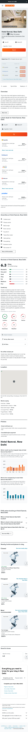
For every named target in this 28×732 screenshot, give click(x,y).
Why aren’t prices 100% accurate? (11, 718)
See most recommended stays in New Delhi (21, 611)
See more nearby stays (21, 548)
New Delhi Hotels (7, 728)
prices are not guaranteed (7, 708)
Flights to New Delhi (8, 686)
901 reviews (16, 34)
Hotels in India (22, 725)
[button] (26, 1)
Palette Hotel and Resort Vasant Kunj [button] (10, 568)
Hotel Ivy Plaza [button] (5, 599)
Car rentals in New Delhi (9, 689)
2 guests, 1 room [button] (7, 46)
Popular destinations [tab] (20, 678)
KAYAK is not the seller (8, 713)
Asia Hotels (15, 725)
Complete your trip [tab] (8, 678)
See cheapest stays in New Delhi (22, 579)
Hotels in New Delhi (8, 691)
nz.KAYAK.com (4, 725)
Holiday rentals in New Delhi (10, 693)
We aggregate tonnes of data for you (11, 715)
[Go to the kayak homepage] (9, 6)
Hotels (10, 725)
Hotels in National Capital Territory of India (13, 727)
